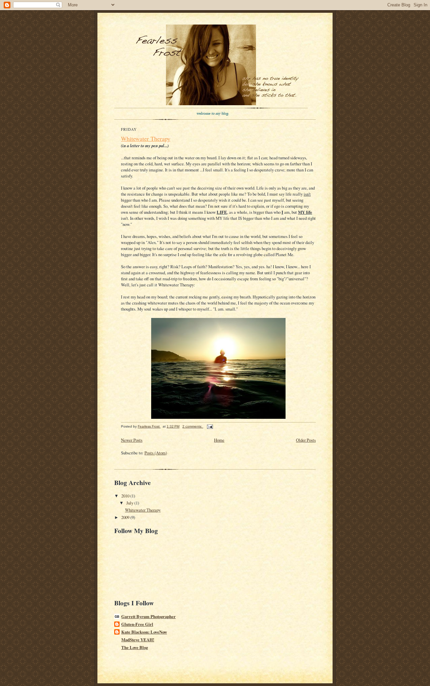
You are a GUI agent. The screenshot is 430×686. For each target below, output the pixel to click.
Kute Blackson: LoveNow (144, 632)
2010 (125, 496)
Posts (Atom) (155, 453)
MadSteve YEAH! (137, 640)
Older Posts (306, 440)
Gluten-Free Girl (137, 624)
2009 (125, 517)
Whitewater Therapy (145, 138)
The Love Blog (134, 647)
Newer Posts (131, 440)
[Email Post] (209, 426)
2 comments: (192, 426)
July (130, 503)
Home (219, 440)
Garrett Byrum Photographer (148, 616)
